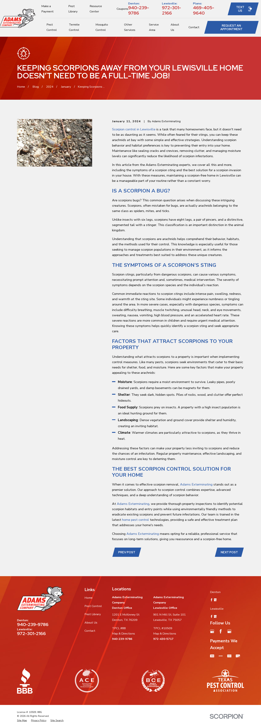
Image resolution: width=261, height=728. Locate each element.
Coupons (122, 9)
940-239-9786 (138, 10)
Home (89, 598)
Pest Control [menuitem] (52, 27)
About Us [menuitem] (175, 27)
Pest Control (93, 606)
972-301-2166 (171, 10)
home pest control (135, 519)
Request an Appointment (231, 27)
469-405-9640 (203, 10)
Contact (90, 631)
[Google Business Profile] (212, 631)
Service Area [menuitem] (154, 27)
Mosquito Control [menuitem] (102, 27)
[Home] (41, 598)
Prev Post (126, 552)
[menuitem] (22, 720)
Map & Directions (123, 634)
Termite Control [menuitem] (74, 27)
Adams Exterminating (196, 484)
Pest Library (93, 614)
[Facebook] (221, 631)
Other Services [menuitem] (129, 27)
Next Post (229, 552)
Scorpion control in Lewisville (133, 129)
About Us (91, 623)
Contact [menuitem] (194, 27)
